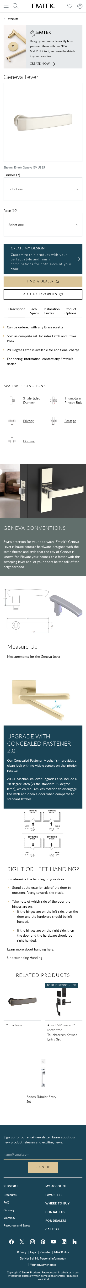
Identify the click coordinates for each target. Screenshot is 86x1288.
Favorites (54, 1195)
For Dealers (56, 1221)
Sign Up (43, 1167)
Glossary (9, 1210)
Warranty (9, 1218)
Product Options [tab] (70, 311)
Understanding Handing (24, 957)
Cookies (45, 1252)
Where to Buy (57, 1203)
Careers (52, 1229)
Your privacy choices (43, 1264)
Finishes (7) (12, 175)
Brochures (10, 1195)
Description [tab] (16, 309)
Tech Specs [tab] (34, 311)
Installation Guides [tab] (52, 311)
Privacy (21, 1252)
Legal (33, 1252)
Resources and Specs (17, 1225)
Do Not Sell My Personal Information (43, 1258)
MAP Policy (61, 1252)
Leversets (12, 19)
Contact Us (55, 1212)
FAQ (6, 1202)
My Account (56, 1186)
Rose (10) (10, 210)
